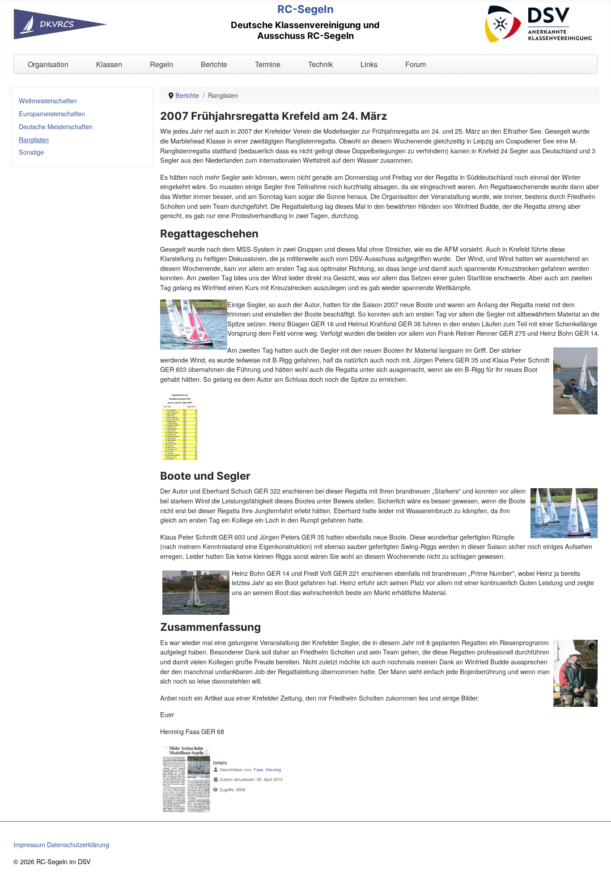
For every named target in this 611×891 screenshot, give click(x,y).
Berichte (214, 64)
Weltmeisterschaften (48, 100)
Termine (267, 64)
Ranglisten (34, 139)
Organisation (48, 64)
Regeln (161, 64)
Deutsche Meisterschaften (56, 126)
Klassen (109, 64)
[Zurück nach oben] (596, 875)
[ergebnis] (180, 425)
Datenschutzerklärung (78, 844)
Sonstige (31, 151)
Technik (320, 64)
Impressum (29, 844)
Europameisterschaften (52, 113)
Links (369, 64)
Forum (415, 64)
